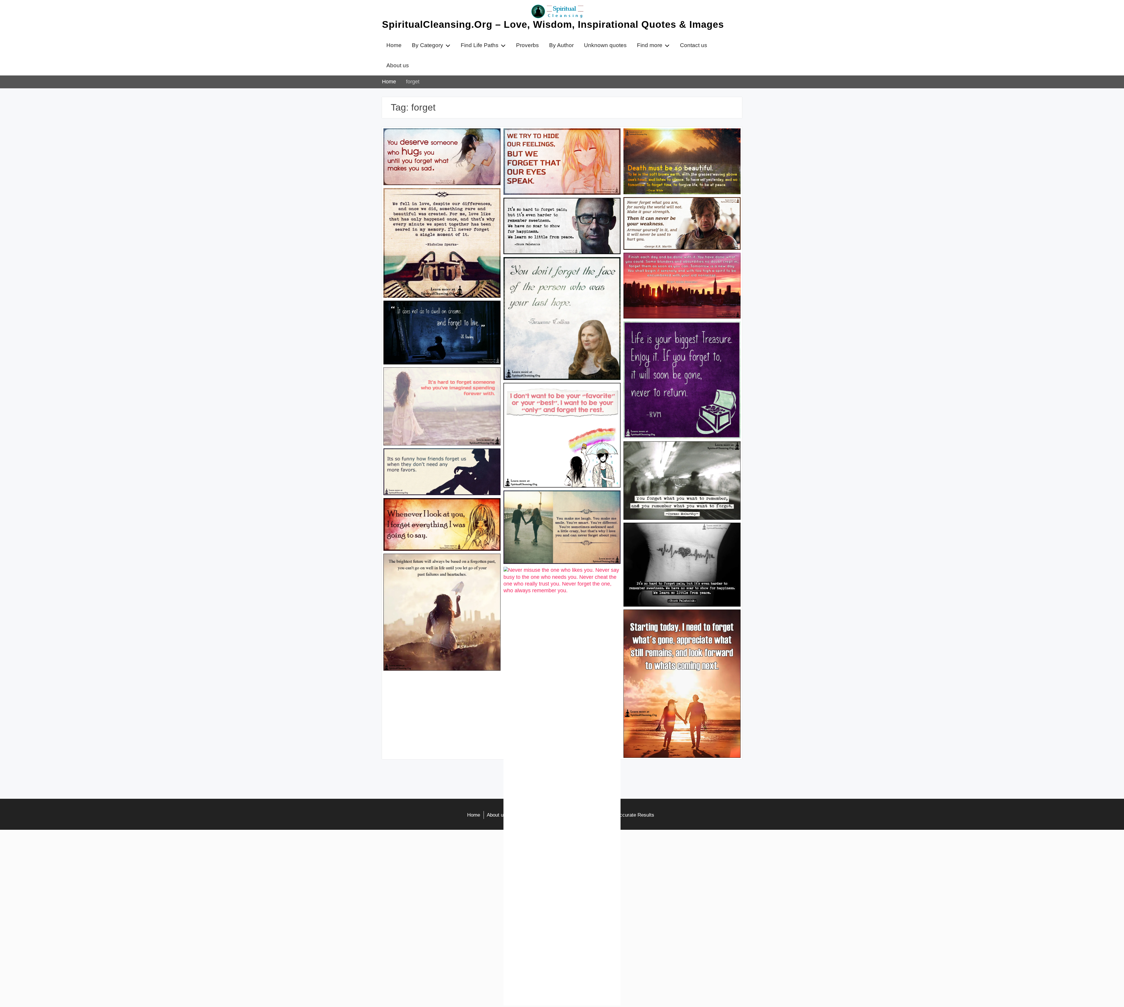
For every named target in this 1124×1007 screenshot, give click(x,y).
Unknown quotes (605, 45)
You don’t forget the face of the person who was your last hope (558, 270)
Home (394, 45)
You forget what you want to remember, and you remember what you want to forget (680, 457)
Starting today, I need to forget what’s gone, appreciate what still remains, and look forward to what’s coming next (680, 626)
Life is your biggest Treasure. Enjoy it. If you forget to (680, 334)
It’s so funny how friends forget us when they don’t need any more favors (440, 461)
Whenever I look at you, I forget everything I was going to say (430, 511)
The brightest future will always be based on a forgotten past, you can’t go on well (442, 566)
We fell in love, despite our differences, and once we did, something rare (439, 201)
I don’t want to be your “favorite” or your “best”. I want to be (560, 395)
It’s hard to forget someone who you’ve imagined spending (439, 380)
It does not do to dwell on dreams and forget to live (438, 313)
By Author (561, 45)
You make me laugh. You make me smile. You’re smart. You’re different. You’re (555, 507)
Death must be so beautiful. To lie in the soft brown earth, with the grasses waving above (680, 145)
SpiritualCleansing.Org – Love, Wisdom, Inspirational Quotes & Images (553, 24)
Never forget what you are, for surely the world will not (681, 210)
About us (397, 65)
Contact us (693, 45)
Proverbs (527, 45)
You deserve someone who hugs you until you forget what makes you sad (437, 141)
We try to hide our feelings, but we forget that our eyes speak (561, 141)
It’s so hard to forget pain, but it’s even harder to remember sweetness (558, 210)
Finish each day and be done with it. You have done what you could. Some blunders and (681, 269)
